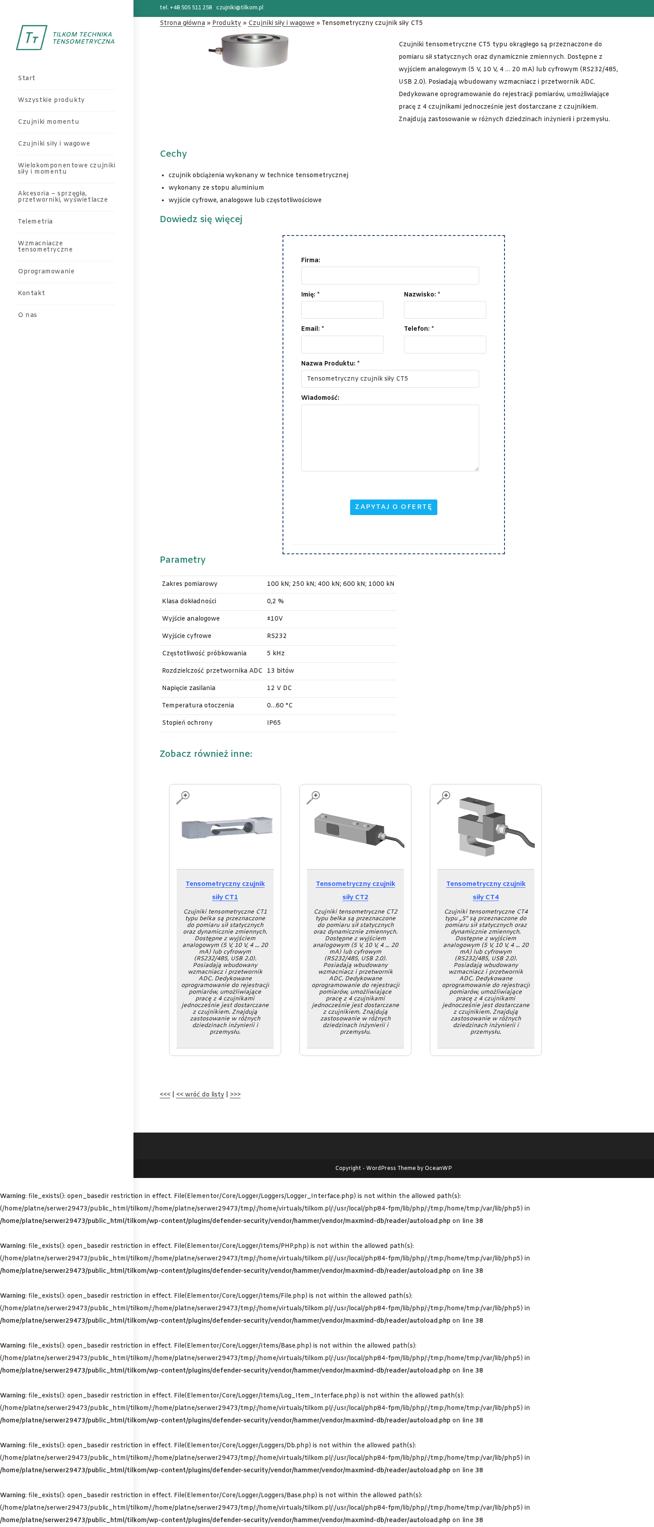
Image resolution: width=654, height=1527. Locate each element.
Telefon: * (419, 329)
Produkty (226, 23)
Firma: (310, 260)
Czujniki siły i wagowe (281, 23)
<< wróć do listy (200, 1095)
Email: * (312, 329)
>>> (235, 1095)
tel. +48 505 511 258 (186, 8)
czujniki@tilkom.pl (239, 8)
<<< (165, 1095)
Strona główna (182, 23)
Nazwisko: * (422, 295)
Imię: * (310, 295)
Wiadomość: (320, 398)
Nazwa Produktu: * (330, 364)
